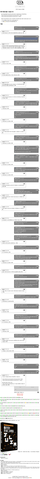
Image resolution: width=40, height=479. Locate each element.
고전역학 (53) (14, 413)
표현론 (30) (28, 402)
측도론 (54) (17, 402)
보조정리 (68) (8, 397)
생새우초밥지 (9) (10, 418)
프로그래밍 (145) (33, 410)
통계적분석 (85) (26, 415)
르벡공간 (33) (22, 405)
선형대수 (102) (20, 399)
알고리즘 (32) (9, 410)
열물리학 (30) (31, 413)
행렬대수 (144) (20, 397)
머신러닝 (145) (26, 410)
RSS (31, 477)
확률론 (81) (6, 416)
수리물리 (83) (8, 413)
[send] (38, 392)
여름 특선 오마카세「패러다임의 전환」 (20, 394)
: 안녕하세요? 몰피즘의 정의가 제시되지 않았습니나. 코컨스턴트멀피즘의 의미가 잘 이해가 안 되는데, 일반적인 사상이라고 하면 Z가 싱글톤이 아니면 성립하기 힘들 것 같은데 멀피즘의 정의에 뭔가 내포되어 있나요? (20, 462)
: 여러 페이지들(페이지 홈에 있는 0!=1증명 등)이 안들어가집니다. (10, 469)
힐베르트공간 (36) (16, 405)
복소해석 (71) (11, 402)
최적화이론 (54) (20, 410)
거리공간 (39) (3, 405)
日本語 (23, 9)
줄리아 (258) (3, 410)
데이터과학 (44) (13, 415)
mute (18, 420)
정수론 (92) (3, 399)
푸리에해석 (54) (22, 402)
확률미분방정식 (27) (18, 407)
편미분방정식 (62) (11, 407)
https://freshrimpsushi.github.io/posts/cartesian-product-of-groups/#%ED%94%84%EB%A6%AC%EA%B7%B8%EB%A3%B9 (26, 38)
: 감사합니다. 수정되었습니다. (6, 473)
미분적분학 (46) (14, 397)
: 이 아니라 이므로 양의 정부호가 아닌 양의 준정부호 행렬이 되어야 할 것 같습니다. (13, 466)
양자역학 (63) (25, 413)
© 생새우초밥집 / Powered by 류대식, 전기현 (20, 476)
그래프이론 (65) (13, 399)
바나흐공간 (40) (9, 405)
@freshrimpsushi (26, 477)
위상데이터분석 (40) (12, 416)
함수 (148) (3, 397)
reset (16, 420)
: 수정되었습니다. (4, 465)
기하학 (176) (4, 400)
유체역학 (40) (36, 413)
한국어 (17, 9)
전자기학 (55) (19, 413)
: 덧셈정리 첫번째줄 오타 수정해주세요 (7, 471)
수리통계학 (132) (33, 415)
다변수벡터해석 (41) (4, 402)
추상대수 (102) (31, 399)
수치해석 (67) (14, 410)
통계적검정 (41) (20, 415)
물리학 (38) (3, 413)
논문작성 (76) (3, 418)
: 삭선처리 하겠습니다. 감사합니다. (6, 472)
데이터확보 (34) (7, 415)
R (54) (2, 415)
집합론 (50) (8, 399)
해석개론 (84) (26, 399)
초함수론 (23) (33, 402)
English (20, 9)
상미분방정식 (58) (4, 407)
